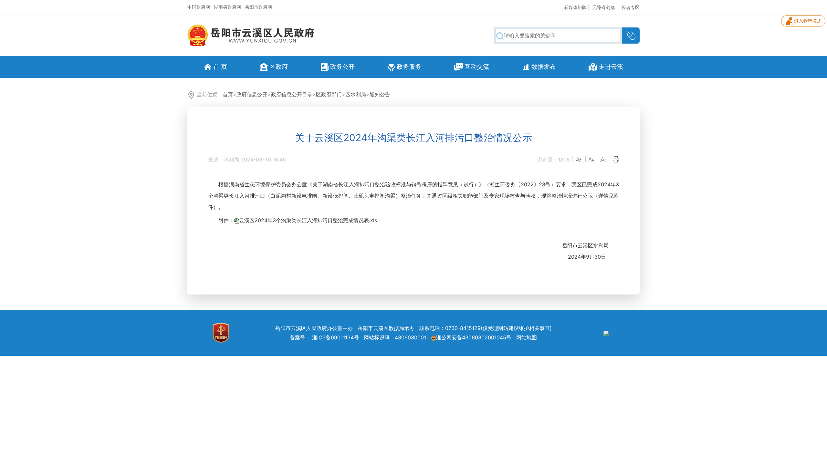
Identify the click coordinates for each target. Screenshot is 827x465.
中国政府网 (198, 7)
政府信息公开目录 (291, 94)
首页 (228, 94)
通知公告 (380, 94)
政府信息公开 (251, 94)
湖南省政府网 (227, 7)
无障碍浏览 (603, 7)
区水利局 (355, 94)
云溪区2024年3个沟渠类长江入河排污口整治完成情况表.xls (308, 220)
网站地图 (526, 337)
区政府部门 (329, 94)
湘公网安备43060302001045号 (473, 337)
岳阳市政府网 (258, 7)
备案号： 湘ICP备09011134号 (324, 337)
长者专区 (631, 7)
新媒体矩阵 (575, 7)
